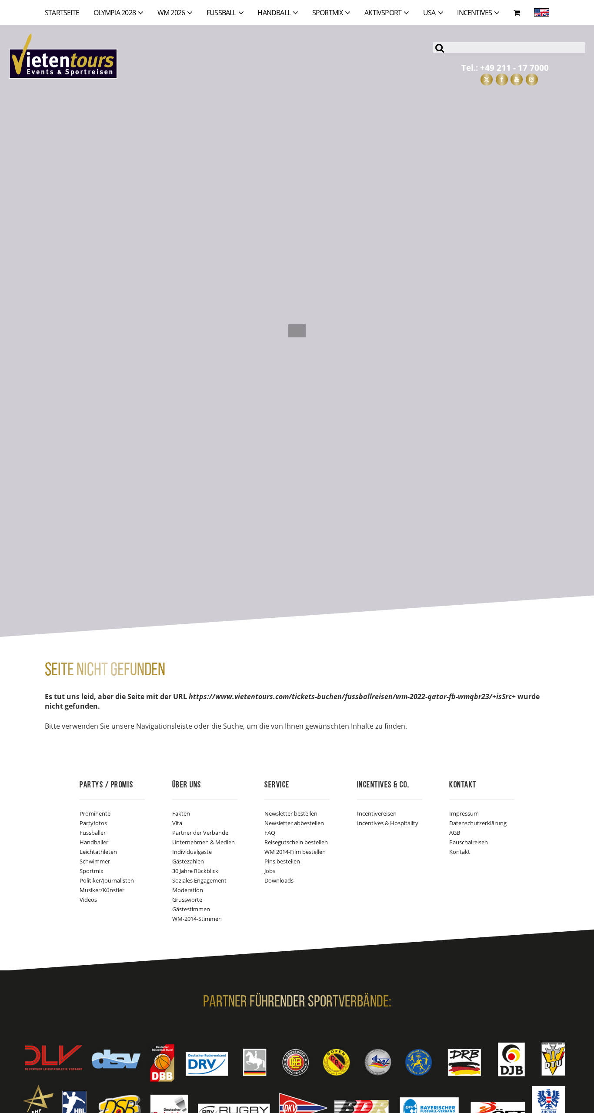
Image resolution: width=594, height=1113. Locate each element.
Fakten (181, 813)
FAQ (269, 832)
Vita (177, 823)
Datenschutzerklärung (478, 823)
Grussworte (187, 899)
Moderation (187, 890)
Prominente (95, 813)
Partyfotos (93, 823)
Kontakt (459, 852)
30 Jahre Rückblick (195, 871)
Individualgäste (192, 852)
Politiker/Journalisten (107, 880)
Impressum (464, 813)
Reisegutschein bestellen (296, 842)
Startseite (62, 12)
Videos (88, 899)
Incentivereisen (377, 813)
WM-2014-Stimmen (197, 919)
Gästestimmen (191, 909)
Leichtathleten (98, 852)
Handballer (94, 842)
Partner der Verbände (200, 832)
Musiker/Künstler (102, 890)
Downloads (279, 880)
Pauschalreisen (468, 842)
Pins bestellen (282, 861)
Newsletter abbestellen (294, 823)
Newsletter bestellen (290, 813)
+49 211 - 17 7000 (514, 67)
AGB (454, 832)
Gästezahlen (188, 861)
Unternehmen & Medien (203, 842)
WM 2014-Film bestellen (295, 852)
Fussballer (93, 832)
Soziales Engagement (199, 880)
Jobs (269, 871)
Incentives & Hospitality (387, 823)
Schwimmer (95, 861)
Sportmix (91, 871)
